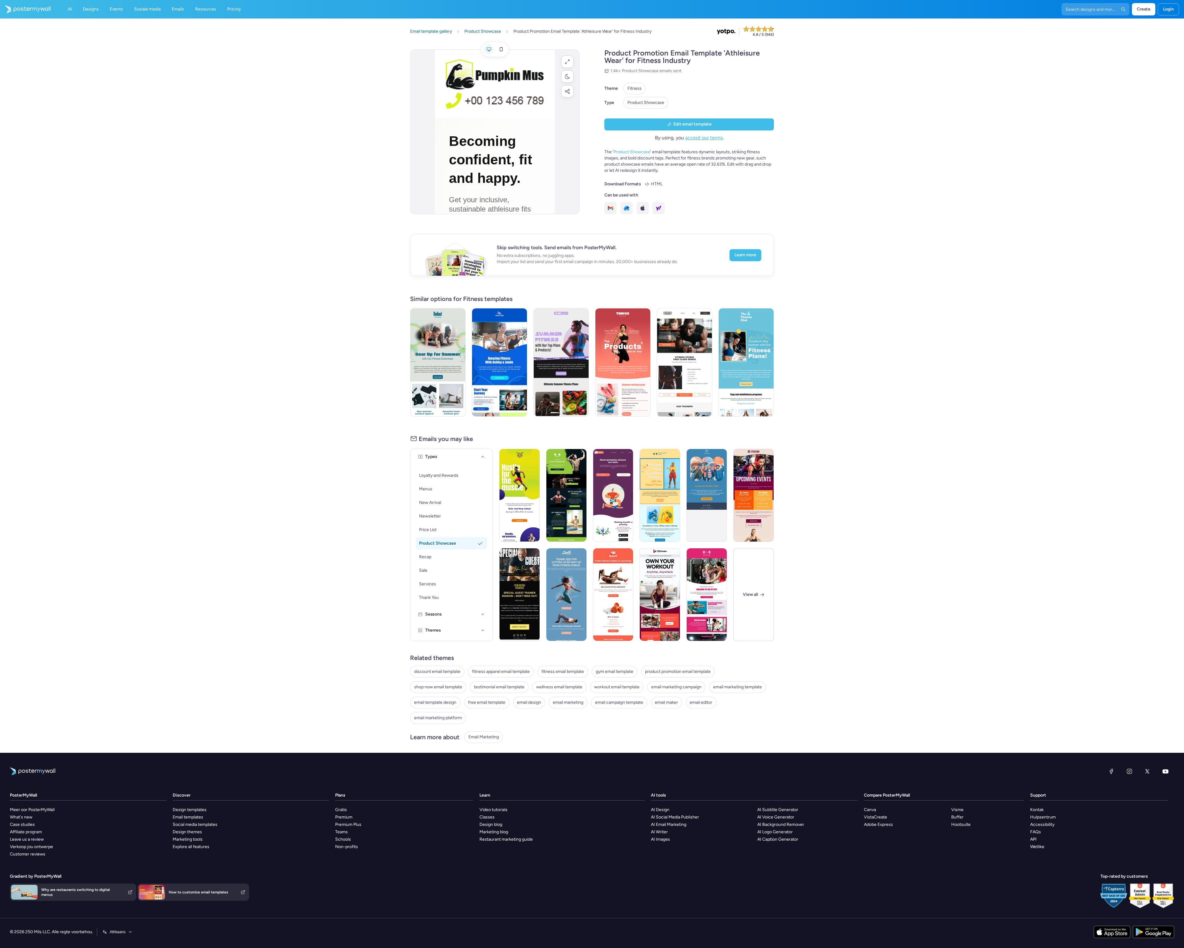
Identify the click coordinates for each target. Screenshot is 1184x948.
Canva (870, 809)
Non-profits (346, 846)
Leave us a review (27, 839)
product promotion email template (678, 671)
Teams (341, 832)
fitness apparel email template (501, 671)
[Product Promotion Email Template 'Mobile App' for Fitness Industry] (613, 495)
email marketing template (737, 687)
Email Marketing (483, 737)
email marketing (568, 702)
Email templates (188, 817)
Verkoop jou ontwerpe (31, 846)
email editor (701, 702)
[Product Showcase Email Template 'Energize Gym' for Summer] (659, 495)
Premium (343, 817)
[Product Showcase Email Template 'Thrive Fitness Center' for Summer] (623, 362)
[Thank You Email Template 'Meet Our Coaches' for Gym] (706, 594)
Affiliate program (26, 832)
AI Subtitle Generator (777, 809)
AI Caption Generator (777, 839)
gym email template (614, 671)
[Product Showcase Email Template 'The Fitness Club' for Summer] (746, 362)
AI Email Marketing (668, 824)
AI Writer (659, 832)
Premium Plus (348, 824)
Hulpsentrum (1043, 817)
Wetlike (1037, 846)
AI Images (660, 839)
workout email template (616, 687)
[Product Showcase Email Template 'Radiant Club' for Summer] (438, 362)
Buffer (957, 817)
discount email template (437, 671)
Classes (487, 817)
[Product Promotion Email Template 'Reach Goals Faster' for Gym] (519, 495)
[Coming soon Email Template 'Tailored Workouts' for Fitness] (613, 594)
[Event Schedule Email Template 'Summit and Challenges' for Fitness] (753, 495)
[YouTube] (1165, 771)
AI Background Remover (780, 824)
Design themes (187, 832)
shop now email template (438, 687)
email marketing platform (438, 717)
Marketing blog (493, 832)
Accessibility (1042, 824)
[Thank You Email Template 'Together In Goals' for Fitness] (566, 594)
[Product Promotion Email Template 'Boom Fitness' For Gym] (499, 362)
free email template (486, 702)
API (1033, 839)
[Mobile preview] (501, 49)
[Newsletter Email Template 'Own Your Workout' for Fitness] (659, 594)
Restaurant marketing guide (506, 839)
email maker (666, 702)
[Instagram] (1129, 771)
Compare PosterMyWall (887, 795)
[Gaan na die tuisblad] (25, 9)
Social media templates (195, 824)
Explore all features (191, 846)
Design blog (490, 824)
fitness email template (562, 671)
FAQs (1035, 832)
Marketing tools (188, 839)
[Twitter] (1147, 771)
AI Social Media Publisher (675, 817)
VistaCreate (875, 817)
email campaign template (619, 702)
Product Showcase (645, 102)
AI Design (660, 809)
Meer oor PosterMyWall (32, 809)
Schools (343, 839)
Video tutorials (493, 809)
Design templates (190, 809)
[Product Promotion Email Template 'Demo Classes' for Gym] (684, 362)
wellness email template (559, 687)
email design (529, 702)
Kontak (1037, 809)
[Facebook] (1111, 771)
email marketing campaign (676, 687)
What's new (21, 817)
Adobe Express (878, 824)
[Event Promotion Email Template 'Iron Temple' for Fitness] (519, 594)
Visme (957, 809)
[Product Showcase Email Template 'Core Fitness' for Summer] (561, 362)
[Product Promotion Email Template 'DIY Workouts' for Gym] (566, 495)
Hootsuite (961, 824)
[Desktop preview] (489, 49)
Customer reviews (27, 854)
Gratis (341, 809)
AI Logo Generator (775, 832)
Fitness (634, 88)
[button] (567, 62)
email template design (435, 702)
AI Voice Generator (775, 817)
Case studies (22, 824)
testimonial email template (499, 687)
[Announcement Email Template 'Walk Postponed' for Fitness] (706, 495)
